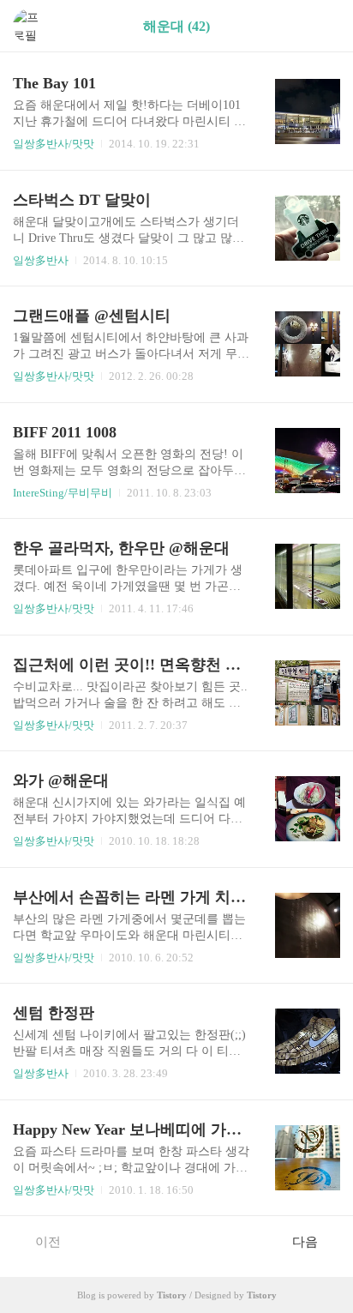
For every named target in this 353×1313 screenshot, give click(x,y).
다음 (305, 1242)
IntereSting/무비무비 (62, 492)
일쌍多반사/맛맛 (53, 143)
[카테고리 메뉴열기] (323, 26)
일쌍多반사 (41, 260)
